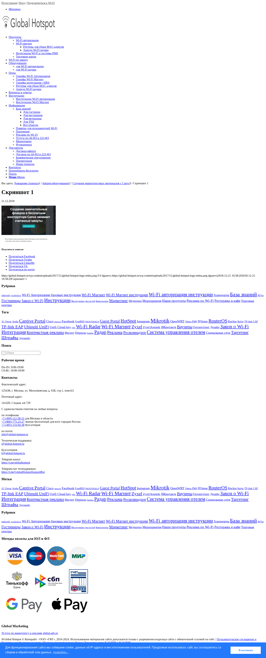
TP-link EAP (12, 327)
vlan (73, 328)
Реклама (115, 332)
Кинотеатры (102, 301)
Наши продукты (174, 301)
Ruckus (232, 321)
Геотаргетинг (201, 327)
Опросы (80, 333)
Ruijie (240, 321)
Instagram (143, 321)
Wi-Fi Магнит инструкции (127, 295)
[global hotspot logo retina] (28, 30)
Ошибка (90, 333)
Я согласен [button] (246, 650)
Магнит (69, 332)
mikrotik (5, 295)
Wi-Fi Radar (88, 326)
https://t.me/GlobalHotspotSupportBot (23, 472)
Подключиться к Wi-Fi (41, 3)
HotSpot (128, 320)
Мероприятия (151, 301)
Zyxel (137, 326)
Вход (22, 3)
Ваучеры (184, 327)
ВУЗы (261, 295)
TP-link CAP (251, 321)
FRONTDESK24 (92, 322)
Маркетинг (118, 300)
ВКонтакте (168, 327)
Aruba (15, 321)
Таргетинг (240, 332)
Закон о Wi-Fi (32, 300)
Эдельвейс (24, 338)
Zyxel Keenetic (152, 327)
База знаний (243, 294)
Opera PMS (191, 321)
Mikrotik (160, 320)
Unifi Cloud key (60, 327)
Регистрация (9, 3)
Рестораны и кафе (227, 301)
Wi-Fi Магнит (93, 295)
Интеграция (13, 332)
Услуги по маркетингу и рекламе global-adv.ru (29, 633)
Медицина (135, 300)
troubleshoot (16, 296)
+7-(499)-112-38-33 (12, 418)
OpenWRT (177, 321)
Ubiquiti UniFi (36, 327)
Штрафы (9, 337)
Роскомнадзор (134, 333)
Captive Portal (32, 320)
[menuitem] (137, 46)
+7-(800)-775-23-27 (12, 421)
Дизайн (214, 327)
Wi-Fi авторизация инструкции (181, 294)
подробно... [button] (60, 652)
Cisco (50, 321)
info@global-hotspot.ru (14, 434)
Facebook (68, 321)
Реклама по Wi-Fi (200, 301)
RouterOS (217, 320)
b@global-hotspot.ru (13, 453)
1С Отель (6, 321)
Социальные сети (218, 333)
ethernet (57, 322)
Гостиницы (11, 300)
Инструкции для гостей (83, 301)
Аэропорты (221, 295)
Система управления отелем (176, 332)
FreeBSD (80, 321)
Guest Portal (110, 321)
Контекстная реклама (45, 332)
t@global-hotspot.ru (12, 443)
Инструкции (57, 300)
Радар (100, 332)
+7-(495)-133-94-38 (12, 424)
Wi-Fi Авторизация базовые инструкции (51, 295)
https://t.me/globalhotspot (15, 462)
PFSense (203, 321)
